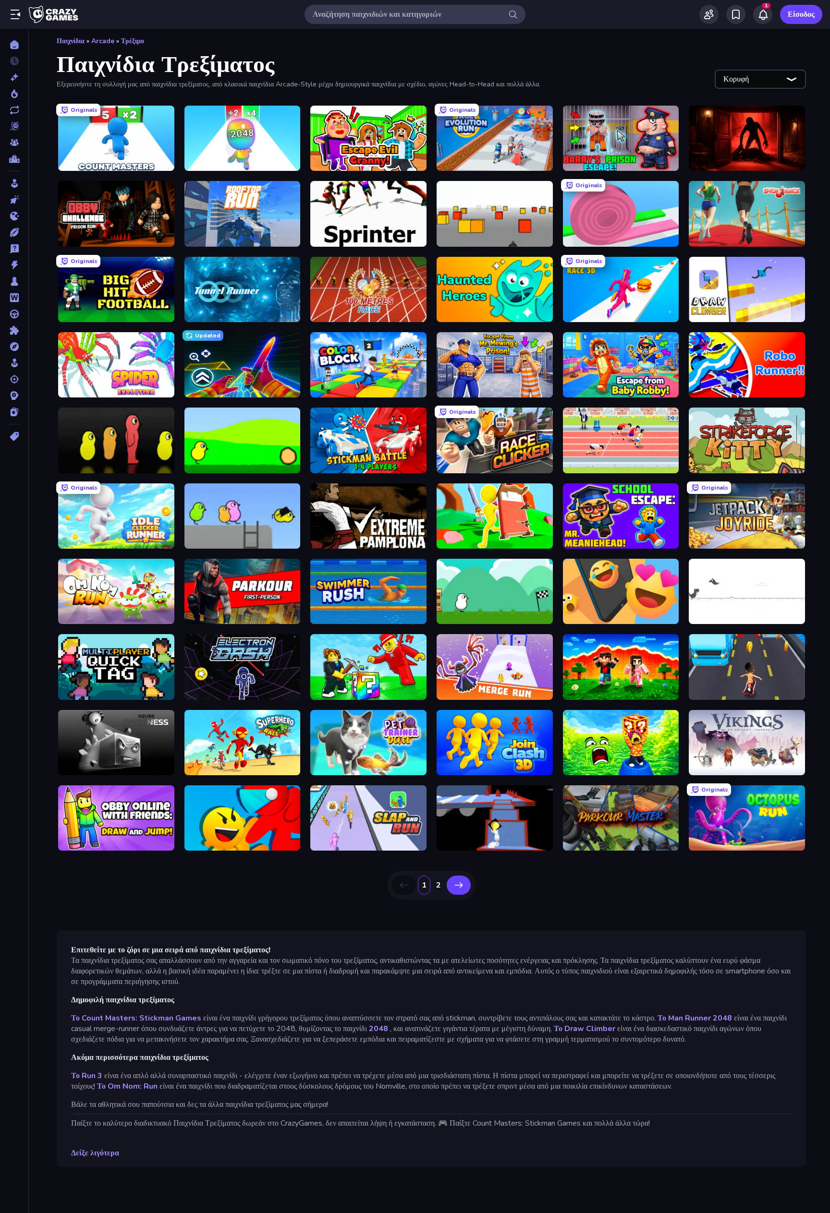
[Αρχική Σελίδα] (14, 44)
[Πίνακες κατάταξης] (14, 159)
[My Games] (735, 14)
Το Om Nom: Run (127, 1086)
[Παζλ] (14, 330)
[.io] (14, 216)
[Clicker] (14, 200)
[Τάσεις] (14, 93)
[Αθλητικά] (14, 232)
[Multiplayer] (14, 142)
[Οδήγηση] (14, 314)
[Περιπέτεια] (14, 346)
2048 (378, 1028)
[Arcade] (14, 183)
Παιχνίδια (71, 41)
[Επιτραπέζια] (14, 281)
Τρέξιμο (132, 41)
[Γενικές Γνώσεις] (14, 248)
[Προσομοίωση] (14, 363)
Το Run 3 (86, 1075)
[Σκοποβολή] (14, 379)
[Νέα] (14, 77)
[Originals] (14, 126)
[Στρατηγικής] (14, 395)
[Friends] (709, 14)
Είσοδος (801, 14)
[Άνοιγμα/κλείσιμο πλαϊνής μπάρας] (15, 14)
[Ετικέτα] (14, 436)
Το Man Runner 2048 (695, 1018)
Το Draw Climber (584, 1028)
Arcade (102, 41)
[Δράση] (14, 265)
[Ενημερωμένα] (14, 110)
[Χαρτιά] (14, 412)
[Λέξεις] (14, 297)
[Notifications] (762, 14)
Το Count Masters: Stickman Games (136, 1018)
